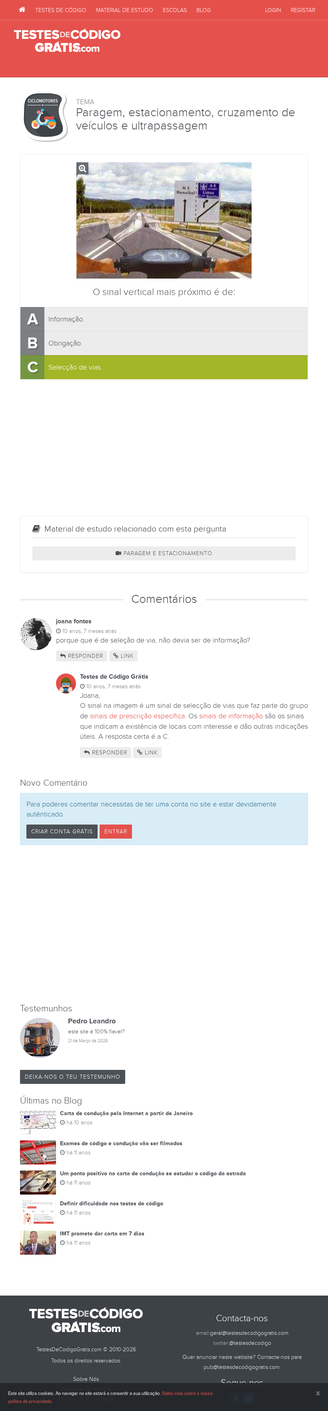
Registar (303, 10)
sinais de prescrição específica (137, 716)
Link (126, 656)
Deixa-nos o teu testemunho (72, 1076)
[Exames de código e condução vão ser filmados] (38, 1152)
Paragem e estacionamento (167, 553)
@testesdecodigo (250, 1343)
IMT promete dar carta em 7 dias (102, 1233)
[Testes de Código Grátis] (22, 10)
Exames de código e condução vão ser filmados (121, 1143)
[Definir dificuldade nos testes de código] (38, 1213)
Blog (203, 10)
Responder (84, 656)
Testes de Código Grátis (67, 41)
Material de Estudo (124, 10)
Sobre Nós (86, 1379)
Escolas (175, 10)
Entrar (115, 831)
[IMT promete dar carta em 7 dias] (38, 1243)
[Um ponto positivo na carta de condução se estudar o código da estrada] (38, 1182)
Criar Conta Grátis (62, 831)
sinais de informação (231, 716)
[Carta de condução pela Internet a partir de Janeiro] (38, 1122)
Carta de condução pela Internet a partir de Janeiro (126, 1113)
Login (273, 10)
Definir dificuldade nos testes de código (111, 1203)
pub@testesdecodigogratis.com (242, 1367)
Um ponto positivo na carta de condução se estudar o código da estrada (153, 1173)
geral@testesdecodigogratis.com (249, 1333)
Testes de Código (60, 10)
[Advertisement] (220, 49)
